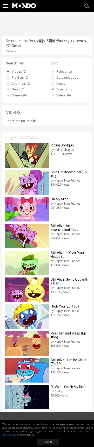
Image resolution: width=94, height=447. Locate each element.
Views (60, 83)
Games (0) (19, 95)
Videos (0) (19, 71)
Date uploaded (67, 77)
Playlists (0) (20, 77)
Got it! (48, 441)
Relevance (64, 71)
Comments (64, 89)
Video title (63, 95)
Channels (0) (21, 83)
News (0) (18, 89)
